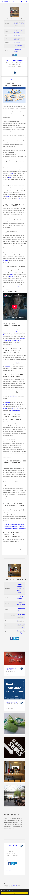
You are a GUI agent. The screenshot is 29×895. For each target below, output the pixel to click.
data (20, 198)
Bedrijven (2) (16, 23)
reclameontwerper (7, 340)
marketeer (22, 338)
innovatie (7, 196)
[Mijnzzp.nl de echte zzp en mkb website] (14, 12)
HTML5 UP (15, 885)
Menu (26, 1)
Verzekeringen (17, 42)
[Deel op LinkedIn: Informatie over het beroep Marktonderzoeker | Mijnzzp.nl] (16, 55)
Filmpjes (19, 592)
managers (13, 394)
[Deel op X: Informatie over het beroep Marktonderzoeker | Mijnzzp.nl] (14, 55)
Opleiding (22, 23)
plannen (5, 408)
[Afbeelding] (14, 724)
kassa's (9, 177)
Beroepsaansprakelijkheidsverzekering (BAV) (15, 528)
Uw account (21, 1)
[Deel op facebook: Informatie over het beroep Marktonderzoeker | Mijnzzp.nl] (13, 55)
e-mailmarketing (15, 286)
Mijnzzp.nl (6, 1)
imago (11, 274)
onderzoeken (15, 408)
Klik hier (5, 549)
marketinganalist (7, 216)
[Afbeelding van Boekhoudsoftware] (14, 689)
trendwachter (16, 340)
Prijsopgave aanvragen (19, 27)
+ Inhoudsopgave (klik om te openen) (11, 79)
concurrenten (6, 260)
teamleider (8, 455)
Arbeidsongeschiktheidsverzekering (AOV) (14, 524)
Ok (14, 893)
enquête (12, 173)
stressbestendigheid (15, 410)
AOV (14, 1)
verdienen (10, 478)
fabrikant (18, 363)
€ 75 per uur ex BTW (18, 35)
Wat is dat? (11, 890)
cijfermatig (7, 402)
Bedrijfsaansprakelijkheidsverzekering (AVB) (14, 526)
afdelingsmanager (7, 457)
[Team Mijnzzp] (15, 73)
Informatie (19, 586)
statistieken (5, 404)
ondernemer (7, 366)
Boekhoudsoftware (11, 702)
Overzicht (19, 584)
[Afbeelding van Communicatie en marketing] (14, 659)
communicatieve (13, 396)
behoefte (11, 276)
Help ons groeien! (11, 845)
